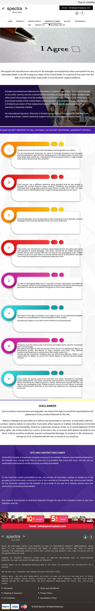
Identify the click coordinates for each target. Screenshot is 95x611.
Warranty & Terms (52, 21)
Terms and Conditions (49, 588)
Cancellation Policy (48, 598)
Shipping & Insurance (13, 593)
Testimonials (79, 21)
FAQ (29, 25)
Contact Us (39, 25)
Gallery (67, 21)
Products (20, 21)
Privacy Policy (46, 593)
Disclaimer (8, 588)
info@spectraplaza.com (79, 8)
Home (10, 21)
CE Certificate (9, 598)
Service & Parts (34, 21)
